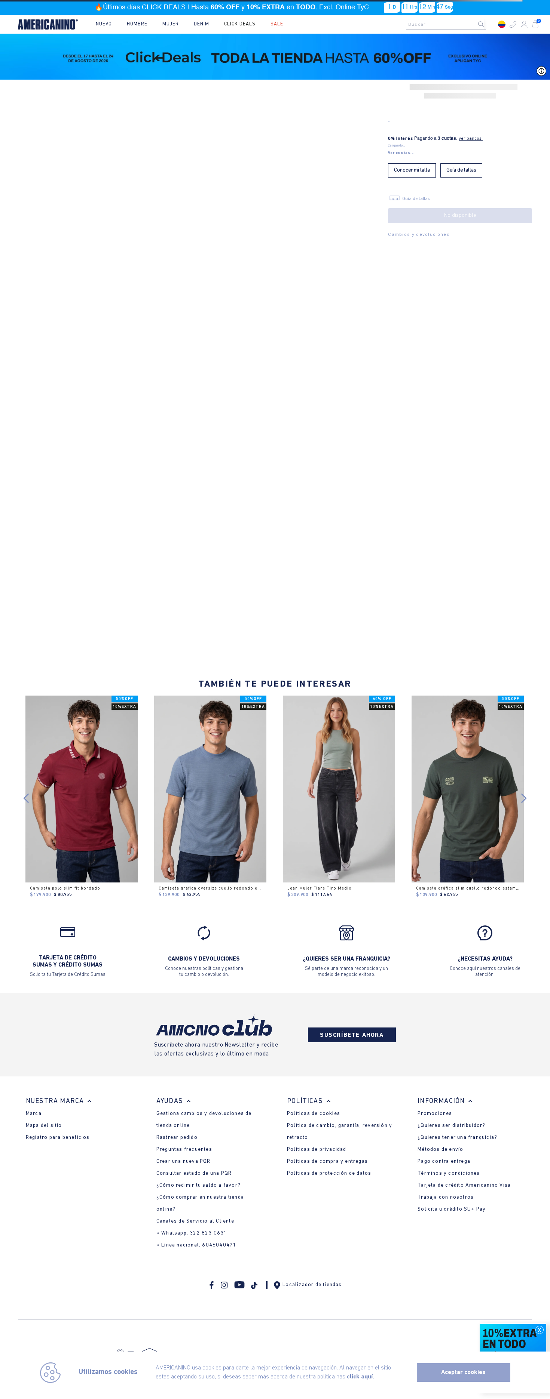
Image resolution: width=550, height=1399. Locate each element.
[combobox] (448, 24)
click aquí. (360, 1377)
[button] (513, 24)
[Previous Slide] (26, 798)
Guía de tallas (461, 170)
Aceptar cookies (463, 1372)
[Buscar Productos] (487, 24)
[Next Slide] (524, 798)
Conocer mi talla (412, 170)
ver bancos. (471, 138)
